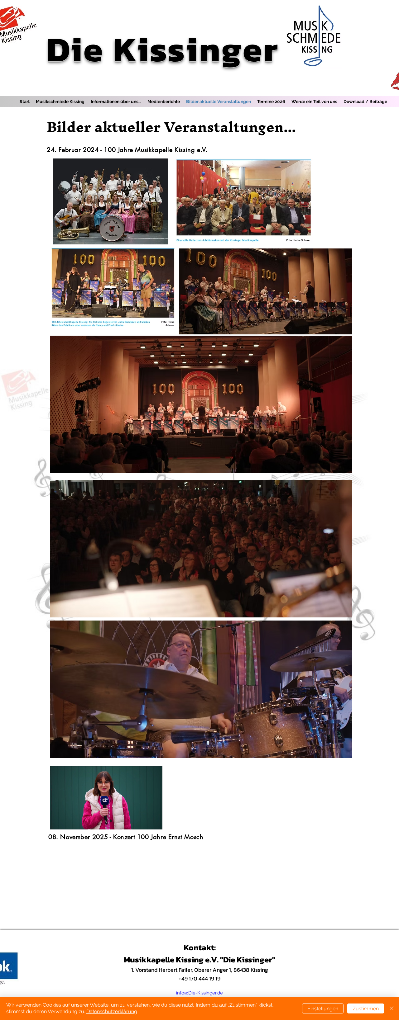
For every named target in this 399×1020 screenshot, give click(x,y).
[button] (154, 822)
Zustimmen (366, 1009)
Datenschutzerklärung (111, 1011)
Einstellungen (322, 1009)
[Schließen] (391, 1008)
